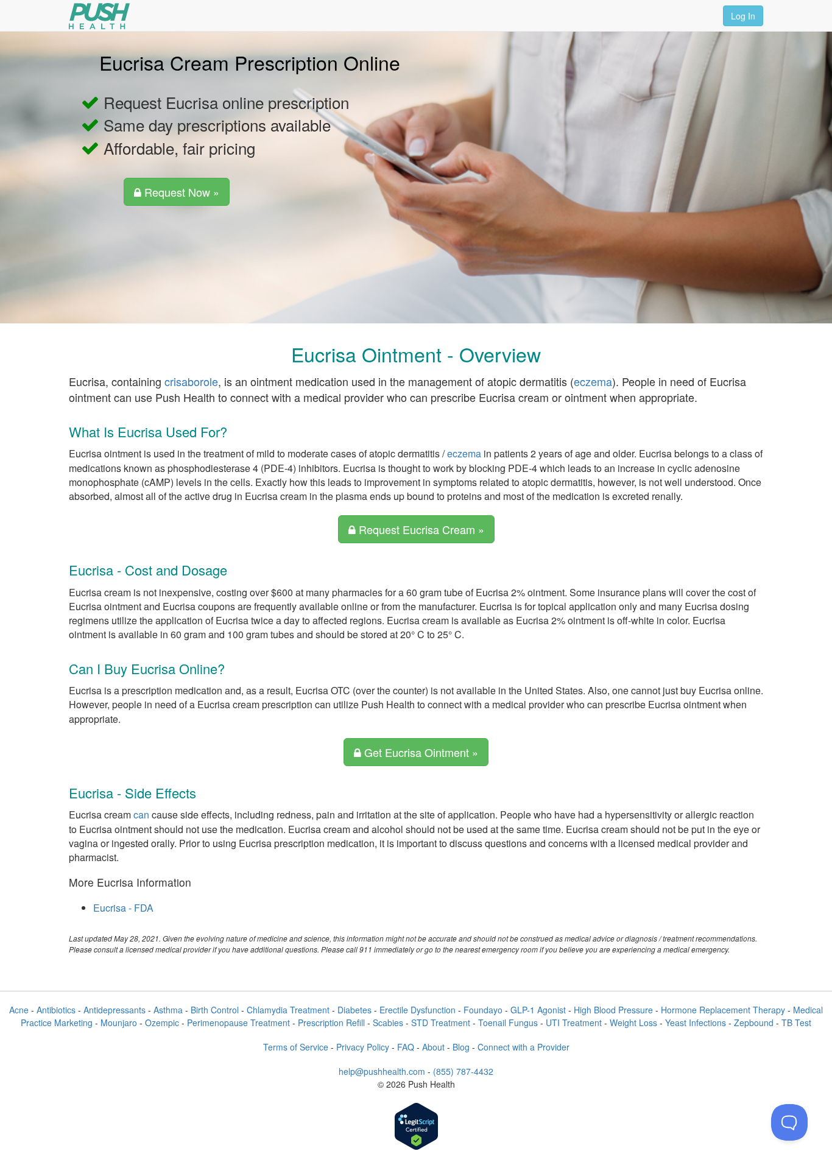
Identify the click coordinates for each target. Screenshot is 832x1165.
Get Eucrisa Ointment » (419, 752)
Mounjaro (118, 1022)
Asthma (168, 1010)
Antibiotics (56, 1010)
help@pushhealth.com (382, 1071)
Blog (461, 1047)
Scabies (388, 1022)
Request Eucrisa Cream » (420, 529)
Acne (19, 1010)
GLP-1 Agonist (538, 1010)
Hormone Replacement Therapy (723, 1010)
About (433, 1047)
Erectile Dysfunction (417, 1010)
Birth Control (215, 1010)
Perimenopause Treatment (238, 1022)
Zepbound (754, 1022)
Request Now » (180, 192)
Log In (743, 16)
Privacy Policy (362, 1047)
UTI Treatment (574, 1022)
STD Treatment (440, 1022)
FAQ (405, 1047)
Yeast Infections (695, 1022)
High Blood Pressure (613, 1010)
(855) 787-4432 (463, 1071)
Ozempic (162, 1022)
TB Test (796, 1022)
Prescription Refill (331, 1022)
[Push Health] (99, 16)
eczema (593, 381)
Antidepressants (114, 1010)
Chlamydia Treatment (288, 1010)
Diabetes (354, 1010)
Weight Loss (633, 1022)
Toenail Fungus (508, 1022)
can (141, 815)
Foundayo (483, 1010)
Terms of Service (295, 1047)
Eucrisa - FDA (123, 908)
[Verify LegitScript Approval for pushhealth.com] (416, 1127)
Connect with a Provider (523, 1047)
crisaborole (191, 381)
